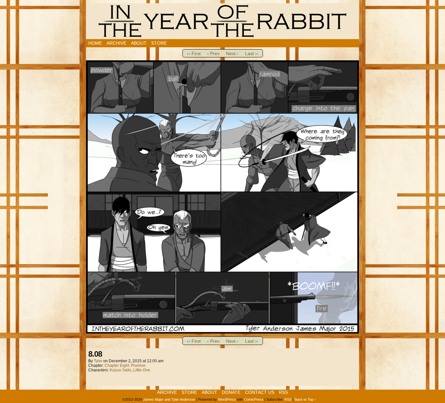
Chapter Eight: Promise (125, 365)
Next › (232, 53)
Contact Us (259, 392)
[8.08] (222, 332)
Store (159, 43)
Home (95, 43)
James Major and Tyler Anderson (169, 399)
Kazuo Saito (120, 370)
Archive (116, 43)
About (139, 43)
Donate (231, 392)
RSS (283, 392)
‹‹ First (194, 53)
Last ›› (251, 53)
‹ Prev (213, 53)
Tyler (98, 361)
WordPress (227, 399)
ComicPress (254, 399)
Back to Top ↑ (305, 399)
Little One (141, 370)
